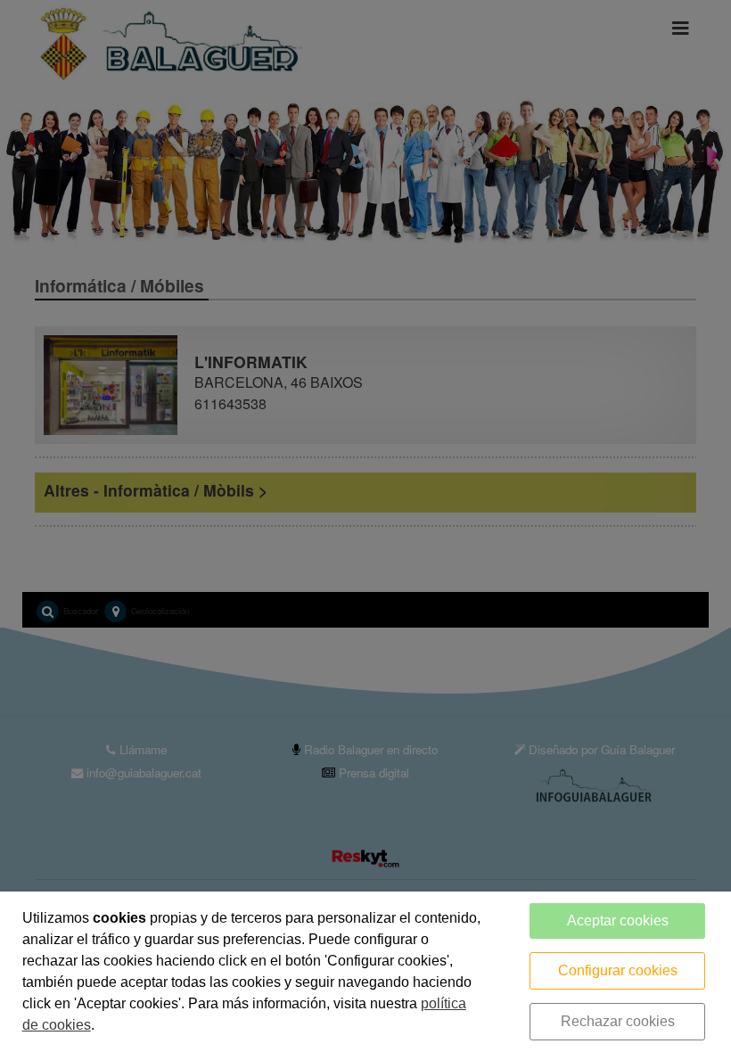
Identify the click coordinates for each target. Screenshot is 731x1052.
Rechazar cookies (618, 1021)
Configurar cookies (618, 970)
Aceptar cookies (618, 920)
